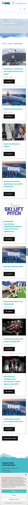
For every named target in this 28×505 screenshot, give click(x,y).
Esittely (10, 43)
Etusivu (4, 43)
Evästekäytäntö (8, 503)
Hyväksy (14, 491)
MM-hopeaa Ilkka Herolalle (13, 266)
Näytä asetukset (14, 499)
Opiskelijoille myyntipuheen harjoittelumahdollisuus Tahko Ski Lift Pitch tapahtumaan (13, 226)
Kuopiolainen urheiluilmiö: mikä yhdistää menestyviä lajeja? (13, 71)
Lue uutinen (8, 81)
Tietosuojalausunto (18, 503)
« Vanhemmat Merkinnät (10, 441)
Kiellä (14, 495)
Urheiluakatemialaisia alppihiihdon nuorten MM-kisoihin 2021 (13, 184)
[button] (26, 474)
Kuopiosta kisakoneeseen (13, 109)
